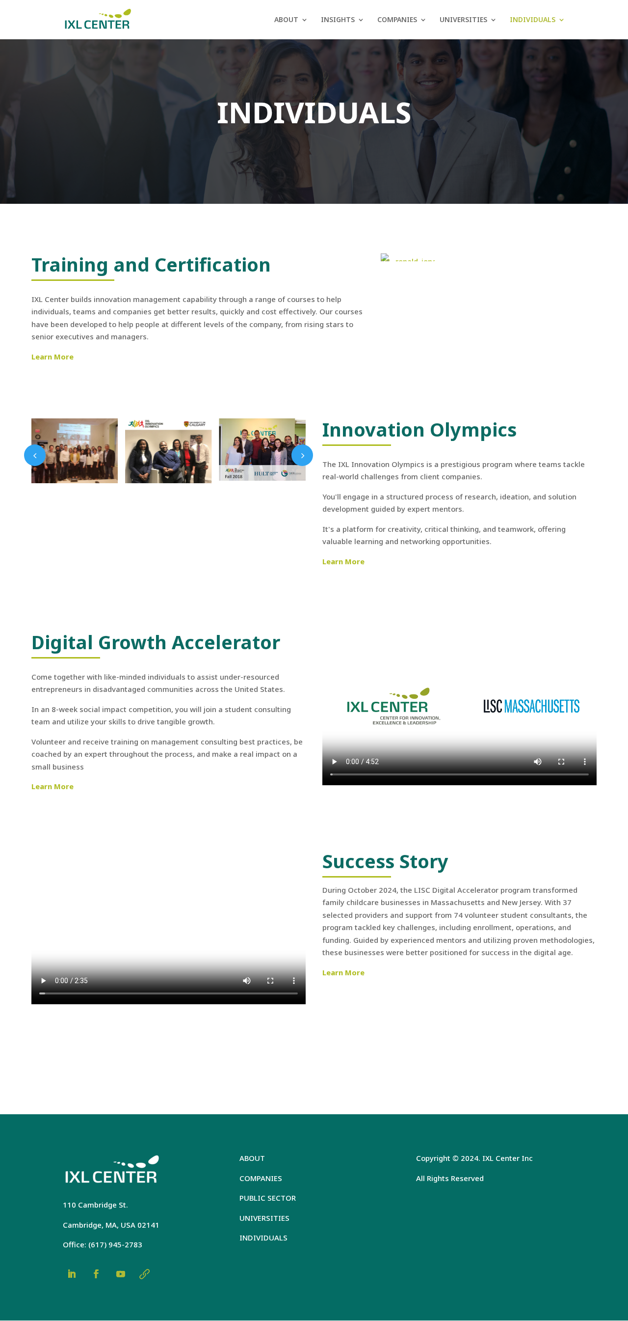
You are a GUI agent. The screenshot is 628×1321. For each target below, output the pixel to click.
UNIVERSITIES (463, 20)
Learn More (52, 356)
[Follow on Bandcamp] (144, 1274)
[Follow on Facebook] (96, 1274)
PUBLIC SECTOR (267, 1198)
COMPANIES (397, 20)
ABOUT (286, 20)
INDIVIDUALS (532, 20)
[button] (35, 455)
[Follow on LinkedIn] (71, 1274)
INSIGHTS (338, 20)
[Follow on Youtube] (121, 1274)
